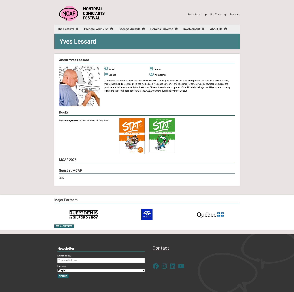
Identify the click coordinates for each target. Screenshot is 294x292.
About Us (216, 29)
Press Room (194, 14)
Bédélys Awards (129, 29)
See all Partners (64, 226)
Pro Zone (215, 14)
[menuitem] (235, 14)
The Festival (65, 29)
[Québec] (210, 214)
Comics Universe (161, 29)
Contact (160, 248)
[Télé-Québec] (147, 214)
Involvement (191, 29)
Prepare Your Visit (96, 29)
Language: (62, 266)
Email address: (64, 255)
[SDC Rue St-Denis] (84, 214)
